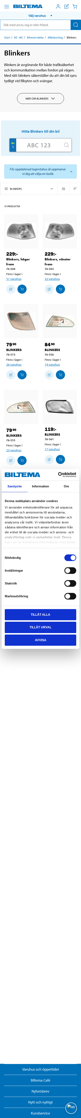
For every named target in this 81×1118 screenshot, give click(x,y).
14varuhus (52, 364)
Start (7, 37)
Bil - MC (18, 37)
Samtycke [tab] (14, 486)
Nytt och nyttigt (40, 1102)
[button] (40, 15)
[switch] (70, 570)
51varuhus (13, 279)
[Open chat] (71, 1108)
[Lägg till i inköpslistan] (10, 289)
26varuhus (13, 364)
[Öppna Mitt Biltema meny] (58, 6)
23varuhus (13, 450)
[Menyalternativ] (6, 6)
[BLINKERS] (21, 321)
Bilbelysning (55, 37)
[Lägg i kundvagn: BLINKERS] (22, 374)
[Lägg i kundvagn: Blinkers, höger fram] (22, 289)
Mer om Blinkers (37, 98)
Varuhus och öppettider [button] (40, 1069)
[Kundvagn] (75, 6)
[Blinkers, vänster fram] (60, 231)
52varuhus (52, 279)
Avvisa (40, 640)
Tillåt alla (40, 614)
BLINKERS (14, 350)
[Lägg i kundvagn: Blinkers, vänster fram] (60, 289)
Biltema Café (40, 1080)
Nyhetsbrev (40, 1091)
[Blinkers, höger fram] (21, 231)
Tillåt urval (40, 627)
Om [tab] (66, 486)
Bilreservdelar (35, 37)
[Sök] (76, 25)
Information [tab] (40, 486)
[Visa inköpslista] (66, 6)
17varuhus (52, 449)
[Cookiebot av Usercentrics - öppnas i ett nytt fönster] (58, 474)
